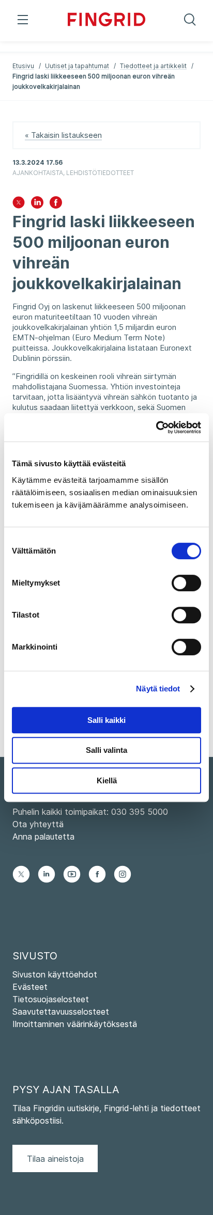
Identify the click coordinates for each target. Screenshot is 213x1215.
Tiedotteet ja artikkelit (153, 66)
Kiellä (107, 780)
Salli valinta (106, 750)
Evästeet (30, 987)
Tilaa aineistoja (55, 1159)
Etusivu (23, 66)
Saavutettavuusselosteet (60, 1011)
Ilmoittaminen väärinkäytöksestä (74, 1024)
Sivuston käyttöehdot (54, 974)
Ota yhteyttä (38, 824)
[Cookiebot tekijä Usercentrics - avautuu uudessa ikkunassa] (156, 427)
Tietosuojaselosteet (50, 999)
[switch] (186, 583)
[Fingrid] (107, 20)
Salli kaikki (106, 720)
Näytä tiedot (158, 688)
